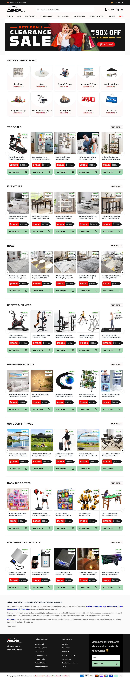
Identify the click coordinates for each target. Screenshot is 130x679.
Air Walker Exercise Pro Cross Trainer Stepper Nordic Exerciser (86, 336)
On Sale (88, 110)
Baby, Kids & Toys (79, 16)
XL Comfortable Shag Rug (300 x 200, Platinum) (87, 277)
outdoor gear (112, 606)
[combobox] (65, 9)
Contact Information (69, 663)
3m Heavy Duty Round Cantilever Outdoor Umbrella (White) (88, 455)
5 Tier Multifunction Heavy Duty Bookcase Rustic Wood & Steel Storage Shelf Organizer (111, 158)
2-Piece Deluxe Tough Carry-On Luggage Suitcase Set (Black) (65, 455)
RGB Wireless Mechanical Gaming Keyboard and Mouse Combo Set (110, 574)
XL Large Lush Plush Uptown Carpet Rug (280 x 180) (111, 277)
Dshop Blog (66, 659)
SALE (121, 16)
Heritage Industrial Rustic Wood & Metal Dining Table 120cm (40, 218)
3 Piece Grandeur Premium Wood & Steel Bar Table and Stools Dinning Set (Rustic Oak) (111, 218)
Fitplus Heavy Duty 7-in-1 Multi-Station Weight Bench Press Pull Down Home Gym (65, 336)
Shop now (11, 619)
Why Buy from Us (68, 655)
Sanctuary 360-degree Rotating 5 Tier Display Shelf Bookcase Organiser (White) (41, 158)
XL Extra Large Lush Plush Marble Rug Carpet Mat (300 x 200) (65, 277)
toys (27, 609)
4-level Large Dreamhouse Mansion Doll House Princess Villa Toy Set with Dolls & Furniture (17, 514)
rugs (104, 606)
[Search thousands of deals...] (38, 9)
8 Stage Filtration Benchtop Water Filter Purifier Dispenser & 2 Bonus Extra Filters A (111, 396)
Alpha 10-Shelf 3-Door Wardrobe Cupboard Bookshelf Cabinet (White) (64, 158)
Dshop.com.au (30, 676)
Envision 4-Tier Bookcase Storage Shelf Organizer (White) (64, 218)
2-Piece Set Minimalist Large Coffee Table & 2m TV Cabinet (88, 218)
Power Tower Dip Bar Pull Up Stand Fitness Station (41, 336)
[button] (119, 9)
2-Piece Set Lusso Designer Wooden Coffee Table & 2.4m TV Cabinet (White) (18, 218)
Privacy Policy (40, 659)
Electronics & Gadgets (42, 110)
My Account (39, 644)
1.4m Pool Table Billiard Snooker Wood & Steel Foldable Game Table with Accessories (110, 514)
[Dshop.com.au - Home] (14, 640)
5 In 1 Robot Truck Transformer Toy (84, 514)
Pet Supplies (65, 110)
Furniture (10, 16)
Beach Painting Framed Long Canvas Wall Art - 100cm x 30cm (18, 396)
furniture (89, 606)
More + (65, 666)
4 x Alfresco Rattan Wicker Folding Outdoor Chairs (111, 455)
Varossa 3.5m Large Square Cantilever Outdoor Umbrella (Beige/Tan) (18, 455)
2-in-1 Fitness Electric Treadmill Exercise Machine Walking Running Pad (111, 336)
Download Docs (41, 648)
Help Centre (39, 651)
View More (115, 127)
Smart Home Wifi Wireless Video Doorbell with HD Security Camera (40, 574)
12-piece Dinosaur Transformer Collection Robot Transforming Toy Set (65, 514)
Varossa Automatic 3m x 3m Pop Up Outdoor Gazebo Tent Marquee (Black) (41, 455)
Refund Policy (40, 663)
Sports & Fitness (30, 16)
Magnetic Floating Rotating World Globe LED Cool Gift (64, 396)
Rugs (19, 16)
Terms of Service (41, 666)
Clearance (111, 110)
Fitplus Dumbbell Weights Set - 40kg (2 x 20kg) (87, 158)
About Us (65, 651)
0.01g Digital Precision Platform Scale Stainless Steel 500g (64, 574)
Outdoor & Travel (63, 16)
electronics (20, 609)
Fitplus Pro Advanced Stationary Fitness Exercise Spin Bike (18, 336)
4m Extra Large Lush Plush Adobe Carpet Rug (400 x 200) (17, 277)
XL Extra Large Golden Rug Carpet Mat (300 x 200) (40, 277)
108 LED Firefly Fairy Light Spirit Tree (40, 396)
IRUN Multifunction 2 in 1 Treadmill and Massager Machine (16, 158)
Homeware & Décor (47, 16)
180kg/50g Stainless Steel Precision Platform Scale (17, 574)
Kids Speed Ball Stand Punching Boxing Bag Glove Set (41, 514)
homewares (97, 606)
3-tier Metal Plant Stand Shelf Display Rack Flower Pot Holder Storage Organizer (87, 396)
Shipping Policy (41, 655)
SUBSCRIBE (98, 664)
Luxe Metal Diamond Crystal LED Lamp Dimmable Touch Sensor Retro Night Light (88, 574)
